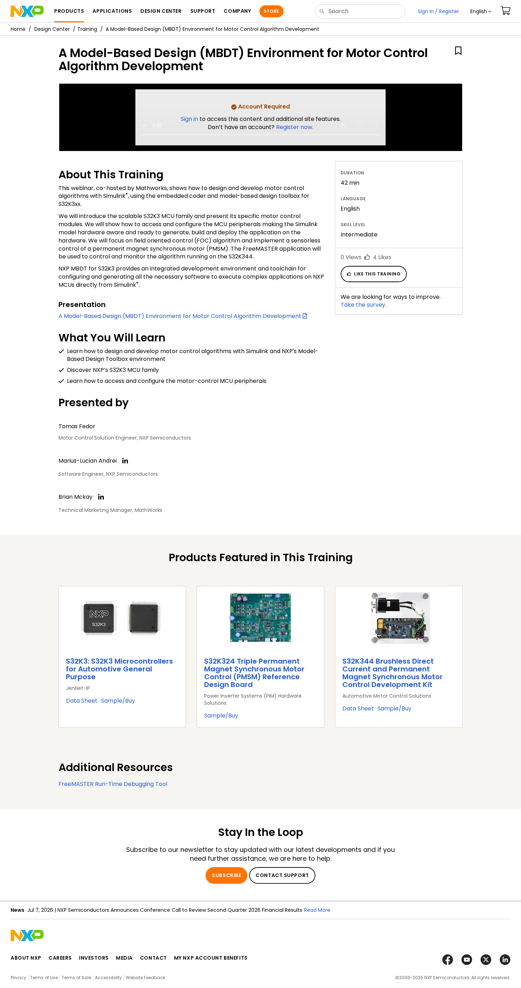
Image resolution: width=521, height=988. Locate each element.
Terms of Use (44, 978)
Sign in (190, 119)
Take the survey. (363, 305)
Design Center (52, 29)
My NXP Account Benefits (211, 957)
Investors (94, 957)
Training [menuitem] (87, 29)
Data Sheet (81, 701)
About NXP (26, 957)
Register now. (294, 127)
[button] (480, 11)
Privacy (18, 978)
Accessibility (108, 978)
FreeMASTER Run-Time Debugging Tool (112, 784)
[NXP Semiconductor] (27, 11)
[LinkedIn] (125, 461)
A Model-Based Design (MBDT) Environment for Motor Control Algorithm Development (180, 316)
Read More (317, 910)
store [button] (271, 11)
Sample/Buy (118, 701)
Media (124, 957)
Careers (60, 957)
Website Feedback (145, 978)
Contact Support (282, 875)
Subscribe (226, 875)
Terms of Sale (76, 978)
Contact (153, 957)
